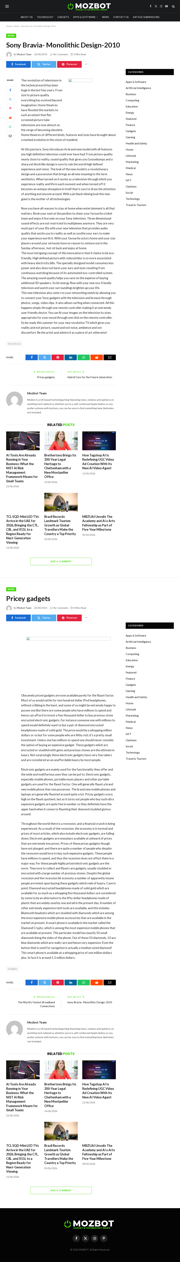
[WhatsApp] (10, 127)
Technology (45, 17)
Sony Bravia (14, 343)
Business (131, 94)
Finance (130, 124)
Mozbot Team (24, 54)
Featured (131, 118)
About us (27, 17)
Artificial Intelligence (138, 88)
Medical (131, 168)
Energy (130, 112)
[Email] (10, 136)
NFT (128, 180)
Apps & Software (84, 17)
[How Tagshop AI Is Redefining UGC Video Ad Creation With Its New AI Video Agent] (99, 440)
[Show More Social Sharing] (86, 64)
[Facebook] (10, 90)
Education (132, 106)
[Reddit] (10, 117)
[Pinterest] (10, 108)
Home (9, 26)
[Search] (173, 6)
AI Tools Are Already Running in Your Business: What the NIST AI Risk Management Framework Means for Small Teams (22, 468)
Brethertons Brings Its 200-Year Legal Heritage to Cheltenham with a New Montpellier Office (60, 466)
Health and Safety (136, 143)
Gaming (130, 137)
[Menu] (7, 6)
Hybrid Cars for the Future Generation (89, 377)
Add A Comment (60, 561)
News (105, 17)
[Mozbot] (90, 6)
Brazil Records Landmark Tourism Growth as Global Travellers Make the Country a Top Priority (60, 525)
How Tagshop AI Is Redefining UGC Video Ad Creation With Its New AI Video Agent (98, 461)
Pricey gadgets (46, 377)
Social (129, 192)
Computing (132, 100)
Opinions (131, 186)
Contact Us (121, 17)
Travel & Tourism (136, 204)
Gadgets (63, 17)
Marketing (132, 161)
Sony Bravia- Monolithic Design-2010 (89, 1002)
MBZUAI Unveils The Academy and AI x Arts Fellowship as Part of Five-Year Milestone (98, 523)
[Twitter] (10, 99)
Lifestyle (131, 155)
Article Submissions (146, 17)
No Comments (60, 54)
